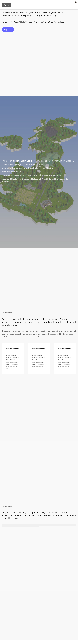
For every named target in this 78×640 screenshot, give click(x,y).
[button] (8, 29)
